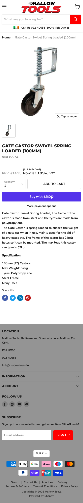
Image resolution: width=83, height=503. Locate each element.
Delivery (62, 482)
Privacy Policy (69, 486)
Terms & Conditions (45, 486)
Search (15, 482)
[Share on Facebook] (5, 298)
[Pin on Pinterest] (28, 298)
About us (47, 482)
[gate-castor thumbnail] (8, 130)
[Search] (75, 19)
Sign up (63, 435)
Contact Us (30, 482)
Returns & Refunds (17, 486)
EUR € (40, 453)
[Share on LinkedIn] (20, 298)
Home (6, 37)
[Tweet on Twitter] (13, 298)
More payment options (41, 206)
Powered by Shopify (41, 496)
